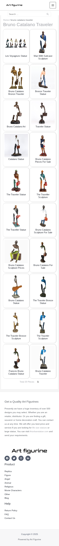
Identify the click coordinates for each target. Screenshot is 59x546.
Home (6, 20)
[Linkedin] (28, 458)
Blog (7, 498)
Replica (8, 471)
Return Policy (11, 510)
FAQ (7, 514)
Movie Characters (13, 490)
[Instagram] (21, 458)
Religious (9, 487)
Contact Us (10, 518)
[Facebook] (7, 458)
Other (7, 494)
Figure (8, 475)
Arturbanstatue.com (38, 431)
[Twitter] (14, 458)
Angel (7, 479)
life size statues (39, 428)
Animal (8, 483)
